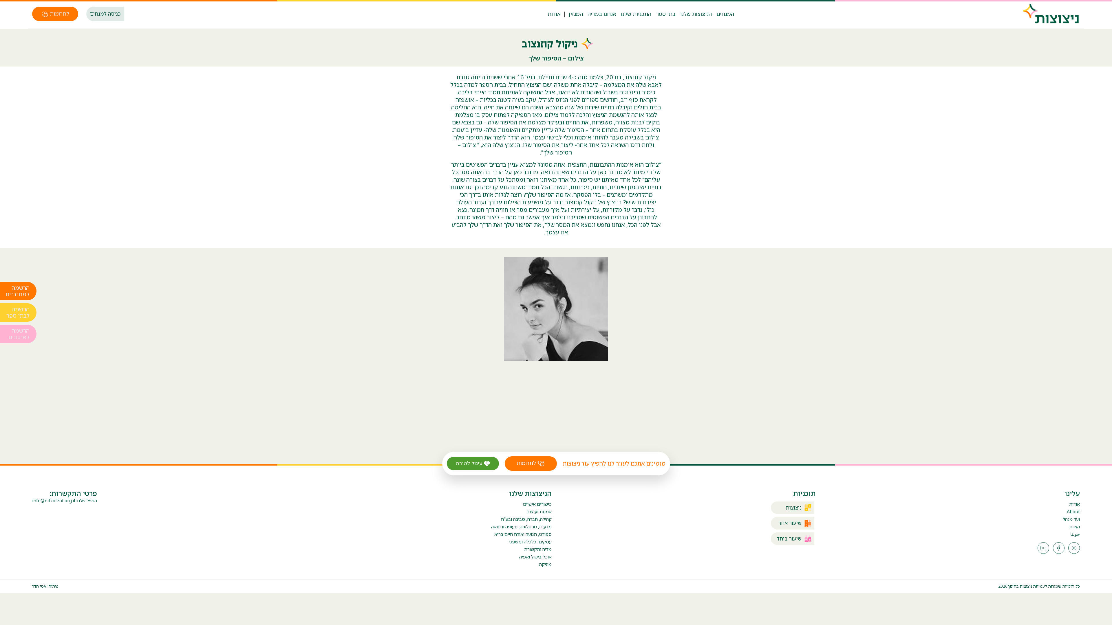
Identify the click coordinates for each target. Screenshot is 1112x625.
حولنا (1075, 534)
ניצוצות (794, 507)
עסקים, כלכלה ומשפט (530, 541)
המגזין (575, 13)
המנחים (725, 13)
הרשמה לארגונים (19, 334)
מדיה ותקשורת (538, 549)
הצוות (1074, 527)
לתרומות (58, 13)
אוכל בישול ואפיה (535, 557)
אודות (554, 13)
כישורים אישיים (537, 504)
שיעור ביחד (789, 538)
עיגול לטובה (470, 463)
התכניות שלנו (636, 13)
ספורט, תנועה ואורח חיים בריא (523, 534)
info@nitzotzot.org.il (53, 500)
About (1073, 512)
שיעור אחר (790, 523)
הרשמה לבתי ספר (18, 312)
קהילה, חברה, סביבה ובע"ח (526, 519)
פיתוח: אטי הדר (45, 586)
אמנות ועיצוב (539, 511)
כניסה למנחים (105, 13)
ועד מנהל (1071, 519)
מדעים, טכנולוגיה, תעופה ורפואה (521, 526)
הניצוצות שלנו (696, 13)
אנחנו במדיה (602, 13)
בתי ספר (666, 13)
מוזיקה (545, 564)
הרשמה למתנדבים (18, 291)
